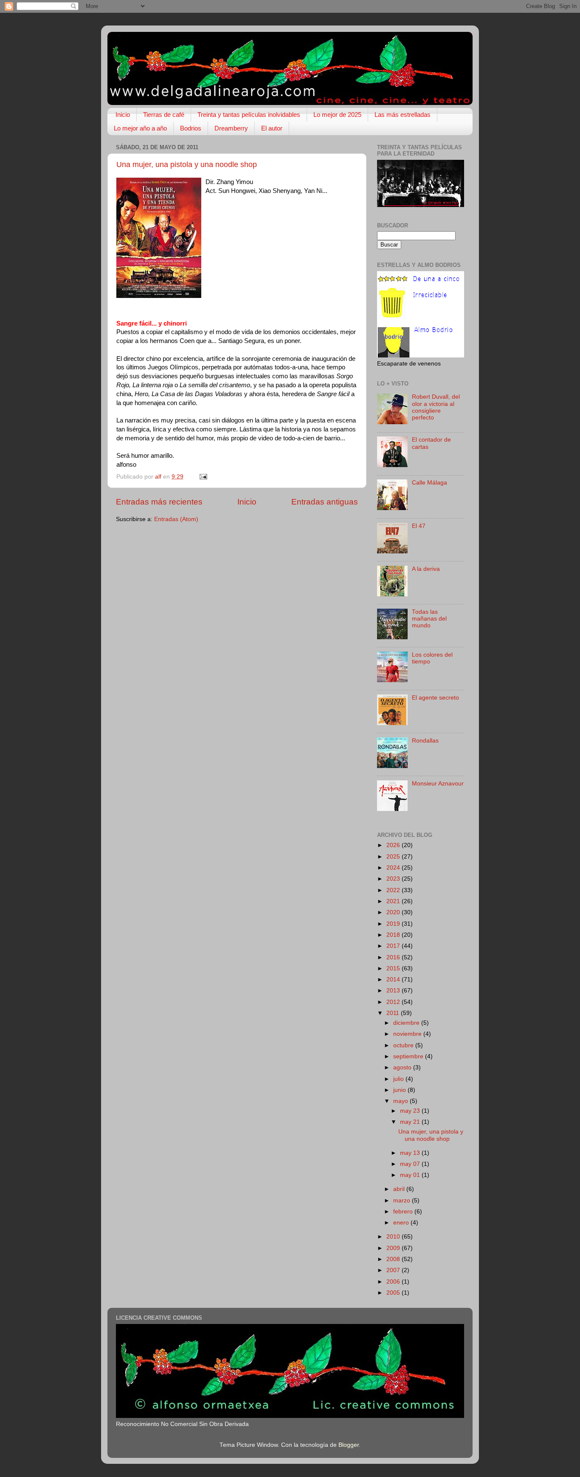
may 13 (411, 1153)
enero (402, 1222)
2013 (394, 990)
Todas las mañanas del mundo (429, 619)
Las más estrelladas (402, 114)
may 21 (411, 1122)
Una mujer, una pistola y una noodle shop (186, 164)
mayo (401, 1101)
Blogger (348, 1445)
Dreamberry (231, 128)
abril (399, 1189)
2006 (394, 1282)
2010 (394, 1236)
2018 (394, 935)
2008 (394, 1259)
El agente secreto (435, 698)
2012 (394, 1002)
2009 (394, 1248)
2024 (394, 868)
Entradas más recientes (159, 501)
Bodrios (190, 128)
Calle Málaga (429, 482)
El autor (271, 128)
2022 (394, 890)
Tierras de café (163, 114)
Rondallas (425, 740)
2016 (394, 957)
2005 (394, 1293)
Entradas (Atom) (176, 519)
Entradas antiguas (324, 501)
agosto (403, 1067)
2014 (394, 979)
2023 (394, 879)
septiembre (409, 1056)
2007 (394, 1270)
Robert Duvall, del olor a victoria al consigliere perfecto (436, 407)
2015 (394, 968)
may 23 (411, 1111)
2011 (393, 1013)
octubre (404, 1045)
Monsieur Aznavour (438, 783)
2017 (394, 946)
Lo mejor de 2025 (337, 114)
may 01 (411, 1175)
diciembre (407, 1023)
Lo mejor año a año (140, 128)
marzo (402, 1200)
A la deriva (426, 569)
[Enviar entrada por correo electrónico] (203, 476)
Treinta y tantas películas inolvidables (248, 114)
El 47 (418, 526)
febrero (403, 1211)
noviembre (408, 1034)
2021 (394, 901)
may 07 (411, 1164)
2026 (394, 845)
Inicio (122, 114)
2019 (394, 924)
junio (400, 1090)
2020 (394, 912)
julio (399, 1079)
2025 (394, 856)
